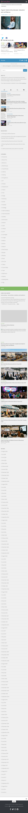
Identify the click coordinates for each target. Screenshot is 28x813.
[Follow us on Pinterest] (26, 60)
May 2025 (4, 493)
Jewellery (4, 216)
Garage (3, 195)
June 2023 (4, 562)
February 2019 (5, 717)
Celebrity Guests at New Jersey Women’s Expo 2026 (12, 148)
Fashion (8, 99)
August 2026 (4, 451)
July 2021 (4, 630)
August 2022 (4, 592)
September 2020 (5, 660)
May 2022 (4, 601)
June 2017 (4, 777)
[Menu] (26, 1)
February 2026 (5, 466)
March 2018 (4, 750)
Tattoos (3, 264)
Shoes (3, 258)
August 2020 (4, 663)
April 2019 (4, 711)
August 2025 (4, 484)
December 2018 (5, 723)
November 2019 (5, 690)
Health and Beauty (6, 210)
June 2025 (4, 490)
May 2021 (4, 636)
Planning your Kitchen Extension (13, 94)
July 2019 (4, 702)
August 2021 (4, 627)
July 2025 (4, 487)
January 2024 (4, 541)
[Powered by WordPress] (9, 806)
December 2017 (5, 759)
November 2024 (5, 511)
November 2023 (5, 547)
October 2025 (5, 478)
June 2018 (4, 741)
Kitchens (9, 93)
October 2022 (5, 586)
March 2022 (4, 607)
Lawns (3, 225)
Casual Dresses (5, 168)
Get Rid (3, 201)
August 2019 (4, 699)
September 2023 (5, 553)
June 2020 (4, 669)
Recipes (3, 252)
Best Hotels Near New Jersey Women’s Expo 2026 (12, 141)
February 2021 (5, 645)
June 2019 (4, 705)
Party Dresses (5, 249)
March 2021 (4, 642)
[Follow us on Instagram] (24, 60)
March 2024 (4, 535)
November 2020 (5, 654)
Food (3, 192)
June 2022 (4, 598)
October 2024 (5, 514)
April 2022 (4, 604)
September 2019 (5, 696)
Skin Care (4, 261)
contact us (24, 83)
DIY (3, 180)
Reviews (4, 255)
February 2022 (5, 609)
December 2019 (5, 687)
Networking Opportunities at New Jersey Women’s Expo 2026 (13, 382)
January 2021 (4, 648)
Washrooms (4, 273)
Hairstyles (4, 204)
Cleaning (4, 174)
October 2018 (5, 729)
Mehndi (3, 243)
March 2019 (4, 714)
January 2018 (4, 756)
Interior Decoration (6, 213)
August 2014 (4, 786)
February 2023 (5, 574)
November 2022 (5, 583)
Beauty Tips (4, 159)
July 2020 (4, 666)
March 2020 (4, 678)
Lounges (4, 237)
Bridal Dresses (5, 165)
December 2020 (5, 651)
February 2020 (5, 681)
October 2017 (5, 765)
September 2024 (5, 517)
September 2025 (5, 481)
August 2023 (4, 556)
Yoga (3, 282)
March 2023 (4, 571)
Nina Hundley (5, 14)
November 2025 (5, 475)
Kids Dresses (4, 219)
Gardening (4, 198)
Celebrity (9, 121)
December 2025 (5, 472)
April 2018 (4, 747)
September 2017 (5, 768)
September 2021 (5, 624)
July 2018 (4, 738)
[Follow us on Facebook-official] (20, 60)
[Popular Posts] (10, 90)
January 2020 (4, 684)
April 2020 (4, 675)
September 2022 (5, 589)
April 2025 (4, 496)
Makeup (3, 240)
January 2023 (4, 577)
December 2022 (5, 580)
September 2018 (5, 732)
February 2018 (5, 753)
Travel (3, 270)
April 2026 (4, 460)
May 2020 (4, 672)
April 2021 (4, 639)
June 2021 (4, 633)
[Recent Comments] (17, 90)
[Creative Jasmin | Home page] (7, 2)
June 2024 (4, 526)
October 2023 (5, 550)
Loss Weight (4, 234)
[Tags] (24, 90)
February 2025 (5, 502)
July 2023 (4, 559)
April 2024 (4, 532)
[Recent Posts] (4, 90)
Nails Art (4, 246)
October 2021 (5, 621)
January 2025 (4, 505)
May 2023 (4, 565)
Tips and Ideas (10, 114)
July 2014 (4, 789)
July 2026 (4, 454)
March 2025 (4, 499)
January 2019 (4, 720)
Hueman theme (20, 806)
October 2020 (5, 657)
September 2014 (5, 783)
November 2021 (5, 618)
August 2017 (4, 771)
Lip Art (3, 231)
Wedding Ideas (5, 279)
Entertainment (5, 186)
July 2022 (4, 595)
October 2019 (5, 693)
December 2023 (5, 544)
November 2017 (5, 762)
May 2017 (4, 780)
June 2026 (4, 457)
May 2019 (4, 708)
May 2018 (4, 744)
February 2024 (5, 538)
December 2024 (5, 508)
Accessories (4, 156)
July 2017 (4, 774)
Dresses (4, 183)
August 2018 (4, 735)
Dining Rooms (5, 177)
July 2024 (4, 523)
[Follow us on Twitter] (22, 60)
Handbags (4, 207)
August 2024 (4, 520)
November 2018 (5, 726)
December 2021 (5, 615)
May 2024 (4, 529)
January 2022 (4, 612)
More (18, 304)
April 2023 (4, 568)
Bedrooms (4, 162)
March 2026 (4, 463)
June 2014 (4, 792)
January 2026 (4, 469)
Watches (4, 276)
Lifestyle (4, 228)
